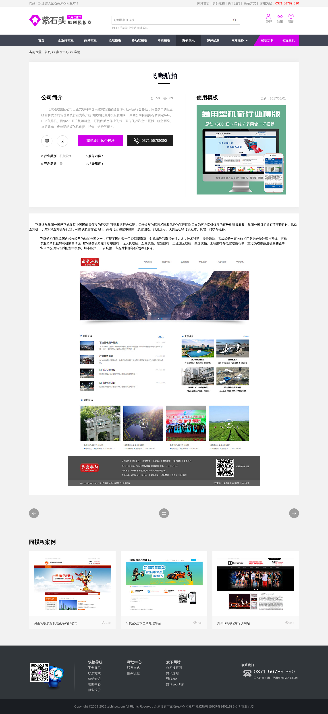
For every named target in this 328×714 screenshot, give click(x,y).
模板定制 (267, 40)
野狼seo (172, 679)
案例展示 (188, 40)
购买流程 (218, 3)
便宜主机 (288, 40)
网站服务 (237, 40)
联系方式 (250, 3)
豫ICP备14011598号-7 (224, 706)
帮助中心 (94, 684)
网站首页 (203, 3)
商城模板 (90, 40)
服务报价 (94, 690)
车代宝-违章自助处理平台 (143, 623)
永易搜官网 (174, 667)
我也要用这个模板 (100, 141)
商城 (139, 27)
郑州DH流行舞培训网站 (233, 623)
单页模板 (164, 40)
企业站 (132, 27)
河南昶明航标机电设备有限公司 (56, 623)
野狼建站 (172, 673)
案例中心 (62, 52)
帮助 (291, 21)
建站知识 (94, 679)
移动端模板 (139, 40)
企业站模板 (66, 40)
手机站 (124, 27)
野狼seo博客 (175, 684)
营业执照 (247, 706)
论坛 (145, 27)
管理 (269, 21)
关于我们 (234, 3)
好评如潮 (213, 40)
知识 (280, 21)
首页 (41, 40)
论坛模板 (115, 40)
